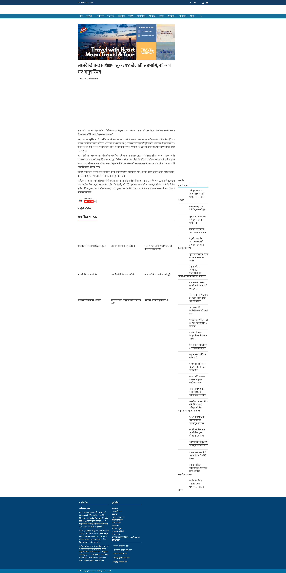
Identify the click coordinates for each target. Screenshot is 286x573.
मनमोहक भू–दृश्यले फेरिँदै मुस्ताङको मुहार (197, 207)
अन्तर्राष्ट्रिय (141, 16)
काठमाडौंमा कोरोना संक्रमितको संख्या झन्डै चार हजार (198, 286)
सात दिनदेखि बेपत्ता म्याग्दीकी (122, 275)
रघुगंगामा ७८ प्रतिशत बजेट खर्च (197, 356)
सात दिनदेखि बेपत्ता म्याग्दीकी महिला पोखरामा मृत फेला (197, 433)
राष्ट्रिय (130, 16)
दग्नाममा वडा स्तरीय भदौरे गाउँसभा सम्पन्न (197, 230)
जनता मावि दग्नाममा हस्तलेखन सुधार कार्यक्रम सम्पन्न (197, 379)
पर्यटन (161, 16)
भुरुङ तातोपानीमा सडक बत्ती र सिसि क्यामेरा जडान (198, 257)
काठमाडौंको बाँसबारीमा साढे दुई (157, 275)
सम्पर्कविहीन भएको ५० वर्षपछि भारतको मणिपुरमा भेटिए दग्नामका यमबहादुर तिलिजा (193, 406)
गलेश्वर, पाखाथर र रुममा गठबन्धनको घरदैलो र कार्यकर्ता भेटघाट (191, 195)
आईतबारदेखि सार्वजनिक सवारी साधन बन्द (198, 311)
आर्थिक (152, 16)
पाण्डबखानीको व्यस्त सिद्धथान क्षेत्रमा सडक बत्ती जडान (197, 367)
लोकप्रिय (181, 180)
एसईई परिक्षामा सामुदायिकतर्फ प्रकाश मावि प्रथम (198, 336)
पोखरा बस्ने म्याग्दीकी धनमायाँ (89, 300)
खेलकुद (121, 16)
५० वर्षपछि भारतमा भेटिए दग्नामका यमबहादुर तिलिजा (196, 420)
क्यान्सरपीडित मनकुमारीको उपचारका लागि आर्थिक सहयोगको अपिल (192, 469)
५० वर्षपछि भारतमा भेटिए (87, 275)
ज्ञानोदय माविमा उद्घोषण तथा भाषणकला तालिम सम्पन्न (191, 485)
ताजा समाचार (183, 186)
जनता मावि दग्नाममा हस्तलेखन (123, 246)
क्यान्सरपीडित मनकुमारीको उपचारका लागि (126, 301)
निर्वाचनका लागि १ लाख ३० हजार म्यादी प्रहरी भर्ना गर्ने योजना (198, 298)
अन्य (192, 16)
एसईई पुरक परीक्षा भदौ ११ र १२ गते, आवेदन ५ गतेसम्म (198, 323)
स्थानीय (100, 16)
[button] (201, 16)
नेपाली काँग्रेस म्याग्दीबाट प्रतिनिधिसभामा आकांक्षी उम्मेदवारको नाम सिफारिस (192, 271)
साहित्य (171, 16)
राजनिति (110, 16)
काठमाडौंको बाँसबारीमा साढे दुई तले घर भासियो (198, 443)
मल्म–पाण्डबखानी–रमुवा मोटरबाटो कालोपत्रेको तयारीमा (158, 247)
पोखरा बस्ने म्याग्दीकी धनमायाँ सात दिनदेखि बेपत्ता (198, 456)
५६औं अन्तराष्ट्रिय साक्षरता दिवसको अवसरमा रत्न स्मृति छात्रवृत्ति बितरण (191, 243)
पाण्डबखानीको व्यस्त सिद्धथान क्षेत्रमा (92, 246)
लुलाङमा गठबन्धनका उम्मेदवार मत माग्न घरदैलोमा (197, 220)
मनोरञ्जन (182, 16)
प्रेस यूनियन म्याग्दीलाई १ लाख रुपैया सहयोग (198, 346)
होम (81, 16)
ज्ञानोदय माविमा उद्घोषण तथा (156, 300)
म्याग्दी (89, 16)
